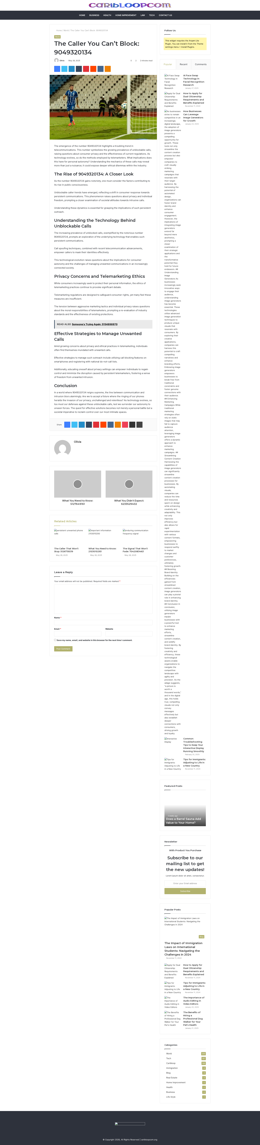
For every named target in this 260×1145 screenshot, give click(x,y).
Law (143, 15)
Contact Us (165, 15)
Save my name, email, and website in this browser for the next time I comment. (94, 640)
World (66, 30)
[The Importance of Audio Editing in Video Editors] (172, 1002)
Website (109, 629)
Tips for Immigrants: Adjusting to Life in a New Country (194, 762)
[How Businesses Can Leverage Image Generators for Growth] (172, 422)
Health (107, 15)
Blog (168, 1073)
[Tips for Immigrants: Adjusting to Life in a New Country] (172, 764)
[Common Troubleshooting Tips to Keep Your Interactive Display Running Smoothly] (172, 742)
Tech (152, 15)
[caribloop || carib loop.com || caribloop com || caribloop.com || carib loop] (130, 5)
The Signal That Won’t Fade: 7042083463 (135, 550)
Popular (168, 64)
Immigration (172, 1068)
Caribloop (170, 1063)
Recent (183, 64)
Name (57, 617)
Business (94, 15)
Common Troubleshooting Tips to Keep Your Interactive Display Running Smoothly (193, 745)
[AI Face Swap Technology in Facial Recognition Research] (172, 82)
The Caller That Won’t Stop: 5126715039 (66, 550)
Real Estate (171, 1077)
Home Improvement (125, 15)
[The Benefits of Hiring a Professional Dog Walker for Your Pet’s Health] (172, 1019)
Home (82, 15)
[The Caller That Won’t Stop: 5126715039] (69, 537)
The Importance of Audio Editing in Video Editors (193, 1000)
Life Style (170, 1097)
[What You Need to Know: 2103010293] (103, 537)
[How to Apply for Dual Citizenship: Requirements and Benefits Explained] (172, 100)
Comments (201, 64)
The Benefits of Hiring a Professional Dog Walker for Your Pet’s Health (193, 1018)
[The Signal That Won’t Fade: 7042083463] (138, 537)
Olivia (62, 60)
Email (57, 629)
